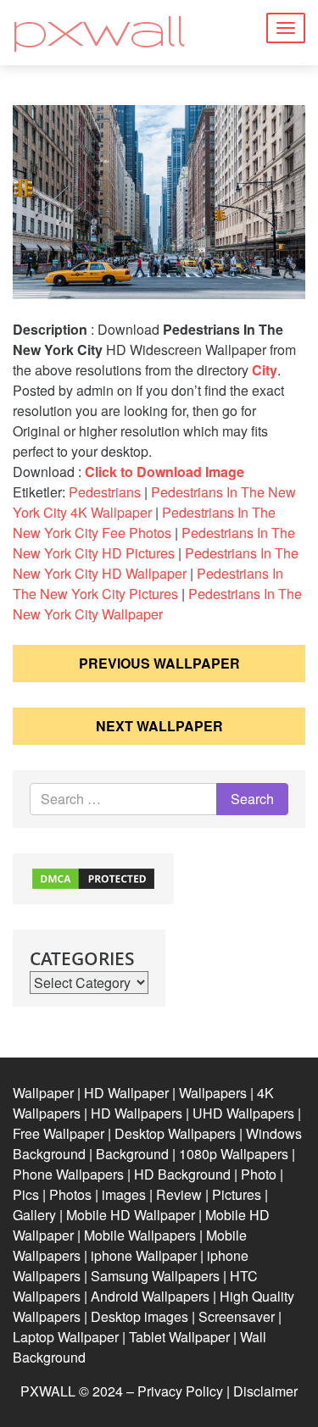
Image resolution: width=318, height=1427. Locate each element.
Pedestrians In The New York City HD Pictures (154, 543)
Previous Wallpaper (159, 663)
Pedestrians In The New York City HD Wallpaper (155, 563)
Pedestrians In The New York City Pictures (148, 583)
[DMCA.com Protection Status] (93, 876)
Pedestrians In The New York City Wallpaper (157, 604)
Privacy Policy (180, 1391)
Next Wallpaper (159, 726)
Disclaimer (265, 1391)
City (264, 370)
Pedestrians (105, 492)
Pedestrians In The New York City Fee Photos (144, 522)
